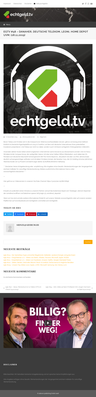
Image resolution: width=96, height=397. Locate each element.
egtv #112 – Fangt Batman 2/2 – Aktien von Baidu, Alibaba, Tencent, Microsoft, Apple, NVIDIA (36, 257)
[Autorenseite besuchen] (10, 231)
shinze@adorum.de (28, 137)
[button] (7, 25)
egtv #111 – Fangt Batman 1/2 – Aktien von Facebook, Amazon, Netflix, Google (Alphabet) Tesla (37, 260)
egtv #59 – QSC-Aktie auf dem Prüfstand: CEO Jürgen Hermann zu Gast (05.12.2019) (67, 288)
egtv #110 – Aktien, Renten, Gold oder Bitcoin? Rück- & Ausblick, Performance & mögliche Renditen (39, 262)
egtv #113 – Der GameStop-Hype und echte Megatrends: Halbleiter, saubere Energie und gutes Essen (39, 255)
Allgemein (43, 137)
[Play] (48, 323)
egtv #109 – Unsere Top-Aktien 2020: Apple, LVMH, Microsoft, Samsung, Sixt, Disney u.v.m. (35, 265)
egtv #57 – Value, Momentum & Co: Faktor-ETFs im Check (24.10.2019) (22, 288)
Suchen (88, 242)
